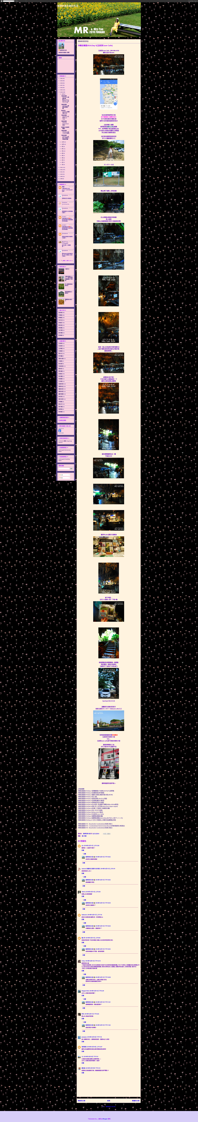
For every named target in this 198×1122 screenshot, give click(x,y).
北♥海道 (60, 348)
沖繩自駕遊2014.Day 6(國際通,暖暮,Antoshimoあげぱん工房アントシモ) (65, 99)
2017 (61, 85)
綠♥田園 (60, 332)
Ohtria (83, 891)
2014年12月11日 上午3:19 (108, 868)
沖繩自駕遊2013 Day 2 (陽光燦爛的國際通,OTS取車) (69, 278)
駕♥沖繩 (84, 836)
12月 (63, 94)
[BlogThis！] (105, 834)
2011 (61, 172)
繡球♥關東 (61, 394)
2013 (61, 167)
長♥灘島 (60, 401)
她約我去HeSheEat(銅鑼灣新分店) (65, 112)
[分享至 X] (107, 834)
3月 (62, 160)
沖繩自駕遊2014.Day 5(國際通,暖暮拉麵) (65, 106)
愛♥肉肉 (60, 325)
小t (82, 1056)
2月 (62, 162)
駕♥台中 (60, 404)
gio (83, 845)
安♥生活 (60, 320)
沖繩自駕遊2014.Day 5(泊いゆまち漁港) (65, 132)
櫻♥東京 (60, 368)
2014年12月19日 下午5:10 (93, 1068)
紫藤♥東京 (61, 389)
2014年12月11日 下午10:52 (103, 857)
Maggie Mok (85, 990)
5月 (62, 155)
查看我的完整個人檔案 (64, 52)
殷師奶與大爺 (89, 857)
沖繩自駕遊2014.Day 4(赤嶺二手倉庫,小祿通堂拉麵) (65, 137)
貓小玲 (83, 937)
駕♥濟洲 (60, 409)
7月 (62, 151)
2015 (61, 90)
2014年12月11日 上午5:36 (93, 891)
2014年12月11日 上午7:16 (94, 914)
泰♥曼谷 (60, 373)
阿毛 (83, 1014)
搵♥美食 (60, 312)
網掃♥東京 (61, 391)
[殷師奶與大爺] (60, 431)
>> (72, 260)
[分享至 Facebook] (108, 834)
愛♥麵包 (60, 317)
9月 (62, 146)
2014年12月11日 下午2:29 (96, 990)
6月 (62, 153)
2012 (61, 169)
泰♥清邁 (60, 376)
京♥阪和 (60, 343)
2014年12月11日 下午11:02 (103, 1025)
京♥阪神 (60, 346)
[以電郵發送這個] (104, 834)
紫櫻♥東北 (61, 386)
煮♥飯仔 (60, 322)
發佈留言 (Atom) (110, 1106)
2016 (61, 87)
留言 (61, 477)
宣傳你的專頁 (61, 433)
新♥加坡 (60, 363)
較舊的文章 (135, 1101)
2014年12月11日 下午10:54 (103, 903)
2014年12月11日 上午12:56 (91, 845)
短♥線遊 (60, 378)
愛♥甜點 (60, 327)
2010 (61, 174)
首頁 (108, 1101)
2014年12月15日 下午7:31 (91, 1056)
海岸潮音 (84, 1046)
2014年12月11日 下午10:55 (103, 949)
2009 (61, 176)
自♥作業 (60, 330)
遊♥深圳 (60, 396)
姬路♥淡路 (61, 358)
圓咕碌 (83, 1068)
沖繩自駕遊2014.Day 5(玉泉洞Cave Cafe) (65, 117)
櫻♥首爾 (60, 371)
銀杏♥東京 (61, 399)
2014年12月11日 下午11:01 (103, 1002)
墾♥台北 (60, 353)
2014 (61, 92)
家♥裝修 (60, 335)
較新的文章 (81, 1101)
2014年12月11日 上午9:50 (93, 937)
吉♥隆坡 (60, 351)
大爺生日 (67, 269)
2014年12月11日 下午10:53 (103, 880)
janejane (84, 1037)
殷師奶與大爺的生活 (67, 6)
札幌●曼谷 (61, 366)
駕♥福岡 (60, 411)
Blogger (105, 1119)
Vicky (83, 961)
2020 (61, 78)
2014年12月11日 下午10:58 (103, 977)
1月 (62, 164)
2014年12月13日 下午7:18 (94, 1037)
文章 (61, 475)
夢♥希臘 (60, 356)
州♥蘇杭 (60, 361)
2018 (61, 83)
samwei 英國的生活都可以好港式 (91, 868)
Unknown (84, 914)
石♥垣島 (60, 381)
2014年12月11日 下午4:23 (92, 1014)
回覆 (83, 850)
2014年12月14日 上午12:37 (94, 1046)
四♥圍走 (60, 315)
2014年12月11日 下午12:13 (93, 961)
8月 (62, 148)
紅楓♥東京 (61, 384)
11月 (63, 142)
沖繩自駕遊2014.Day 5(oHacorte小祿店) (65, 123)
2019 (61, 80)
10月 (63, 144)
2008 (61, 178)
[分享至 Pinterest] (109, 834)
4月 (62, 158)
